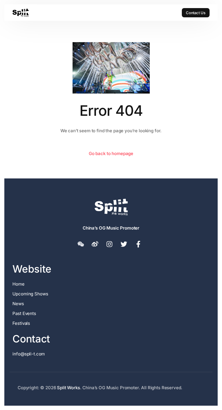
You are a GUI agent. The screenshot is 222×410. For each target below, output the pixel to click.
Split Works (68, 387)
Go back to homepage (111, 153)
